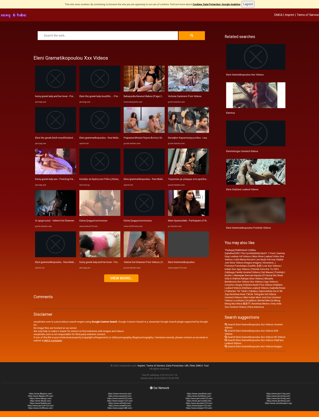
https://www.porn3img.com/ (278, 398)
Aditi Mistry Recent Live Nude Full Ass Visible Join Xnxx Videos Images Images (254, 261)
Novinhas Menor (260, 303)
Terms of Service (308, 15)
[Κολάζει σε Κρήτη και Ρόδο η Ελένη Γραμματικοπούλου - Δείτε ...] (99, 173)
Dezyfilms (251, 300)
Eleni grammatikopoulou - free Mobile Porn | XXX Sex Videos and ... (71, 262)
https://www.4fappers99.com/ (40, 396)
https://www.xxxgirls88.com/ (119, 408)
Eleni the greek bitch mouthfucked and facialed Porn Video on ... (70, 137)
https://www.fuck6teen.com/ (199, 396)
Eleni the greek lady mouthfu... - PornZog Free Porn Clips (110, 96)
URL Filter (190, 365)
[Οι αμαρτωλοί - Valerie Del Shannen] (55, 215)
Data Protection (174, 365)
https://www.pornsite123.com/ (41, 405)
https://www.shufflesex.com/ (40, 408)
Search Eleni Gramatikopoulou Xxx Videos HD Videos (256, 337)
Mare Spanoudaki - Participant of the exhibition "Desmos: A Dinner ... (205, 220)
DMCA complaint (53, 340)
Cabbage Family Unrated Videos (242, 272)
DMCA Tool (202, 365)
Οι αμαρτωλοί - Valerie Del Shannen (54, 220)
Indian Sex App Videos (237, 269)
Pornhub (279, 272)
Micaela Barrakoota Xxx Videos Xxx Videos (249, 280)
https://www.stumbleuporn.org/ (278, 403)
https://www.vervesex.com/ (120, 393)
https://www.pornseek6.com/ (199, 401)
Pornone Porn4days (235, 265)
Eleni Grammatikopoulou (181, 262)
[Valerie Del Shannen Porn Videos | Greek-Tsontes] (144, 256)
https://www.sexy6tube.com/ (199, 393)
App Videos (270, 281)
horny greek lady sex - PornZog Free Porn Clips (61, 179)
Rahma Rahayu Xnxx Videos (248, 278)
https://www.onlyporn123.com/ (199, 408)
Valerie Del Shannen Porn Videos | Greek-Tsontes (151, 262)
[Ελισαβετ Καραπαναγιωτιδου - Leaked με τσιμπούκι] (188, 132)
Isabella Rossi (277, 288)
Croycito (229, 284)
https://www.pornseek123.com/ (199, 398)
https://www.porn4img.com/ (278, 401)
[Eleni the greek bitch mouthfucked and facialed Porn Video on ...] (55, 132)
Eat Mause (267, 272)
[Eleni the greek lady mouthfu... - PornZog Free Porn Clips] (99, 90)
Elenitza (230, 112)
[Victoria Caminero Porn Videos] (188, 90)
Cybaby (253, 291)
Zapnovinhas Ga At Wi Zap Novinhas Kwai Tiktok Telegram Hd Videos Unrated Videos (253, 294)
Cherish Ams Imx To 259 (264, 269)
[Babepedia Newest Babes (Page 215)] (144, 90)
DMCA (278, 15)
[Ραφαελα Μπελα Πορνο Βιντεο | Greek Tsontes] (144, 132)
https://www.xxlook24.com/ (119, 405)
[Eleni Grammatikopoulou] (188, 256)
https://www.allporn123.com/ (199, 405)
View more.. (121, 278)
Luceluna (239, 300)
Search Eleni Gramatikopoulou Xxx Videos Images (254, 346)
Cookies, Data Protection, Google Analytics (216, 4)
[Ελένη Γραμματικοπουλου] (99, 215)
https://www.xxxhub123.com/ (119, 398)
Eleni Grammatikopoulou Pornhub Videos (248, 227)
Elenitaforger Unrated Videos (242, 151)
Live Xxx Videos (271, 265)
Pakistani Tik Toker (236, 291)
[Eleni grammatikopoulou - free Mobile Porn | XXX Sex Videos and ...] (55, 256)
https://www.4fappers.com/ (40, 393)
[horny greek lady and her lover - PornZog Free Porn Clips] (55, 90)
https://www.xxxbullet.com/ (120, 396)
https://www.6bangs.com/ (41, 398)
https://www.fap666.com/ (40, 403)
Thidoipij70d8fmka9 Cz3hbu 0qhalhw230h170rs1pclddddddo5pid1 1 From (250, 252)
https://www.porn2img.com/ (278, 396)
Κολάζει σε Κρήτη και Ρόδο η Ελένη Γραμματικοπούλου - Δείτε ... (114, 179)
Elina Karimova (256, 307)
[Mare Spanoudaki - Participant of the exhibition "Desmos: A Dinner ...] (188, 215)
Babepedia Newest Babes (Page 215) (145, 96)
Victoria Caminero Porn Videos (184, 96)
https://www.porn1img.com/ (278, 393)
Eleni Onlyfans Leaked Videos (242, 189)
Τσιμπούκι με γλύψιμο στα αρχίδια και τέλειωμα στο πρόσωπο (203, 179)
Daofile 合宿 (254, 265)
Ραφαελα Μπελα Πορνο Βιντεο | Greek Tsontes (150, 137)
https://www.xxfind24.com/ (119, 403)
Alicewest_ (269, 262)
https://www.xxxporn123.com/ (120, 401)
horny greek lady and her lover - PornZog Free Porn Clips (66, 96)
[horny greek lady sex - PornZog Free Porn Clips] (55, 173)
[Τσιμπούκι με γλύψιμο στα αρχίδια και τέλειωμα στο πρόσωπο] (188, 173)
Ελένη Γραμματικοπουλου (93, 220)
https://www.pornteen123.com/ (199, 403)
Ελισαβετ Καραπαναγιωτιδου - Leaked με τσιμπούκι (197, 137)
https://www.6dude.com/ (40, 401)
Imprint (289, 15)
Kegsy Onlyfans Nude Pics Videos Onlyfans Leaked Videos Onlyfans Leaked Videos (253, 286)
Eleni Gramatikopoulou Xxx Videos (245, 74)
